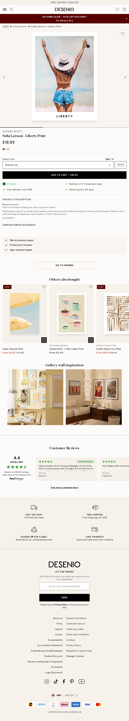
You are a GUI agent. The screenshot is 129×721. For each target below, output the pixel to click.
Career (59, 634)
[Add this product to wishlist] (122, 33)
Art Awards (57, 667)
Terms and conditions (77, 634)
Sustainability (55, 640)
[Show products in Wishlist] (117, 9)
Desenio (73, 712)
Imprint (59, 629)
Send (64, 597)
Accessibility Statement (50, 645)
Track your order (75, 629)
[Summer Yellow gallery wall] (35, 397)
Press (60, 623)
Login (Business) (54, 672)
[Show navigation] (4, 9)
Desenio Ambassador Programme (45, 661)
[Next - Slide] (125, 77)
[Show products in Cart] (124, 9)
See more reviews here (64, 487)
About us (58, 618)
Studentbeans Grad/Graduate (47, 650)
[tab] (21, 126)
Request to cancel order (79, 650)
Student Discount (53, 656)
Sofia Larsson (20, 26)
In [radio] (113, 159)
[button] (120, 165)
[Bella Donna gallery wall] (94, 397)
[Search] (11, 9)
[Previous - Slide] (3, 77)
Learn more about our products (19, 224)
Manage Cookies (75, 656)
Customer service (75, 623)
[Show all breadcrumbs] (6, 26)
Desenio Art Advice (76, 618)
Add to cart (64, 174)
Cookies (70, 640)
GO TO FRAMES (65, 265)
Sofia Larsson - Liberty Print (46, 26)
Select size (9, 159)
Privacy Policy (60, 604)
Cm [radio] (107, 159)
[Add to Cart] (44, 340)
